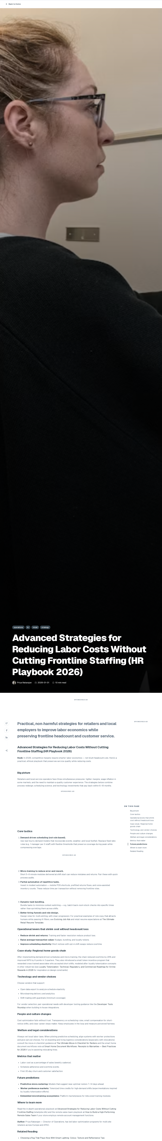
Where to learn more (138, 848)
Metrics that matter (137, 840)
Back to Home (15, 4)
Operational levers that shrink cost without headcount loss (142, 819)
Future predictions (138, 844)
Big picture (134, 811)
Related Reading (136, 851)
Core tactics (135, 814)
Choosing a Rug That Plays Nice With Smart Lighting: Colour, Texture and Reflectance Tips (62, 1138)
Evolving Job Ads (62, 919)
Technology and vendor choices (143, 830)
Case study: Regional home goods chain (141, 825)
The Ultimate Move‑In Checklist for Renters (77, 1043)
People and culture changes (141, 833)
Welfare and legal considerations (143, 837)
